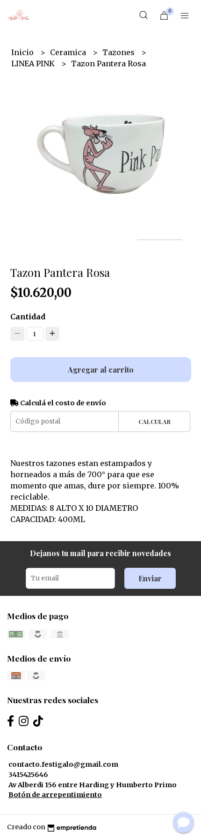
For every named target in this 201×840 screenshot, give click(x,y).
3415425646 (28, 774)
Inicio (23, 52)
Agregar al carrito (101, 369)
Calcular (154, 421)
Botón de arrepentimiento (55, 795)
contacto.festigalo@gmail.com (63, 764)
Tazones (119, 52)
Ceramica (69, 52)
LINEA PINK (34, 63)
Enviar (150, 578)
